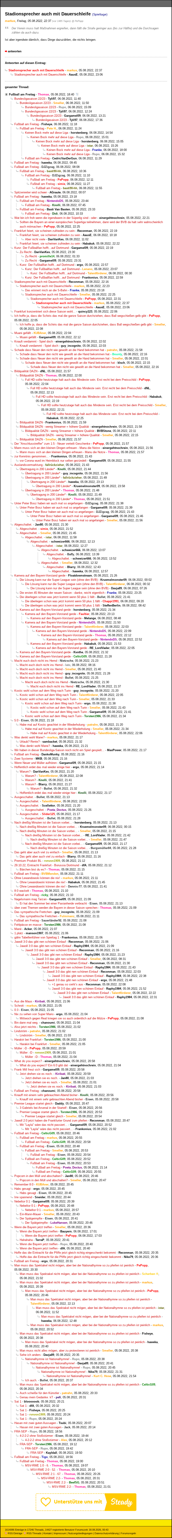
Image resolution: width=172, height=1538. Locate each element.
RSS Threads (34, 1533)
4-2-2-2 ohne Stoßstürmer (36, 1435)
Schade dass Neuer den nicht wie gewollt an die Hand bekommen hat (59, 350)
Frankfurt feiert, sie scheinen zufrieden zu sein (44, 230)
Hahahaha (26, 1240)
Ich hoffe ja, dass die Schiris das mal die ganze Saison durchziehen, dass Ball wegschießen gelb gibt (80, 315)
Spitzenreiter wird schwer (30, 192)
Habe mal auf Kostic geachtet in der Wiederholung (52, 724)
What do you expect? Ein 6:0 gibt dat (44, 1065)
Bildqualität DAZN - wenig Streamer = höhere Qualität (54, 426)
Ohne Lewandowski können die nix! (37, 878)
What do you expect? (28, 1061)
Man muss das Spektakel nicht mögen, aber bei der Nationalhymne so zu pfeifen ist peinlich (74, 1265)
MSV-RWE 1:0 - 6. (37, 1465)
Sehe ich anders (30, 1354)
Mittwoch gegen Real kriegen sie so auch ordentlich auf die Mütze (62, 1018)
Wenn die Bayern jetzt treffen (33, 1227)
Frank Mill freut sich (27, 1069)
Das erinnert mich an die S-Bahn (46, 290)
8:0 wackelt (21, 890)
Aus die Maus (23, 1001)
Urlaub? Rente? (30, 741)
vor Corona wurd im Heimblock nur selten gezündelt (53, 460)
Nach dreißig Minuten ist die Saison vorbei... (43, 822)
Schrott (19, 1005)
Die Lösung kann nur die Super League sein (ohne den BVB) (59, 579)
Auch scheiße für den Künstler (39, 1393)
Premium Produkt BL (27, 860)
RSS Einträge (15, 1533)
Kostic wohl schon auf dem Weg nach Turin (42, 690)
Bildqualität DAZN (25, 371)
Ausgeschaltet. (24, 797)
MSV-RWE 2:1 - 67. (48, 1474)
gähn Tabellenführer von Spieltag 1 (36, 937)
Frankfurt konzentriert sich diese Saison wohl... (44, 311)
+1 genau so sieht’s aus (67, 984)
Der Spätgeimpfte (31, 1218)
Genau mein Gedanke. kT (36, 1397)
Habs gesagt (22, 1188)
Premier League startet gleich (33, 1103)
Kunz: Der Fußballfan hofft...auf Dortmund (41, 247)
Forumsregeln (128, 1533)
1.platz (18, 933)
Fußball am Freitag (22, 94)
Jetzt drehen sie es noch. (36, 1073)
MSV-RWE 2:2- (51, 1478)
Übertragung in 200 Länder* (37, 469)
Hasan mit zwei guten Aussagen (35, 1423)
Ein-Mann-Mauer (30, 1214)
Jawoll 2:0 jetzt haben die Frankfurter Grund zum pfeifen (50, 1120)
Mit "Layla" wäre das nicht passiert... (43, 1124)
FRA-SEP (20, 1431)
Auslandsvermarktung (28, 465)
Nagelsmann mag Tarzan (30, 899)
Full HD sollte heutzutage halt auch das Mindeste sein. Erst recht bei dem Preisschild (80, 379)
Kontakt (47, 1533)
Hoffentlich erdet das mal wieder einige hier (42, 767)
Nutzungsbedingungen (80, 1533)
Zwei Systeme (23, 758)
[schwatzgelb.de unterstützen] (86, 1510)
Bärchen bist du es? (33, 869)
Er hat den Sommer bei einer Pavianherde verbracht (53, 903)
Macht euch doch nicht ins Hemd (35, 660)
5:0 (16, 720)
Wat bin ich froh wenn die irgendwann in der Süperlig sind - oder (55, 218)
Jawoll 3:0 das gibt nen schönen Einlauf (40, 941)
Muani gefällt (22, 333)
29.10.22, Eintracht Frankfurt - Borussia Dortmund (46, 865)
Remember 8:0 (23, 1184)
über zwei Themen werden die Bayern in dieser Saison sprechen (55, 907)
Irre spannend (23, 1197)
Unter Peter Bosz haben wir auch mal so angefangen (48, 503)
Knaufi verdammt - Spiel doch (33, 341)
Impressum (60, 1533)
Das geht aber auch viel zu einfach (36, 852)
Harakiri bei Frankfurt (27, 1039)
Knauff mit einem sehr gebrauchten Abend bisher (45, 1095)
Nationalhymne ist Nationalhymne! (47, 1359)
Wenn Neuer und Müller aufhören (35, 763)
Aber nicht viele (35, 239)
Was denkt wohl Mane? (29, 737)
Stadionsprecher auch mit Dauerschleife (40, 74)
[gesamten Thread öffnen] (77, 94)
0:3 (16, 1010)
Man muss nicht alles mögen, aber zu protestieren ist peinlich (59, 1350)
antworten (15, 51)
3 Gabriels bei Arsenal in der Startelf (43, 1107)
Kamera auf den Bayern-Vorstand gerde (39, 575)
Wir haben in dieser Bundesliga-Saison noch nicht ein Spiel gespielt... (59, 750)
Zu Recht (26, 252)
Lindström (20, 1031)
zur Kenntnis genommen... (31, 456)
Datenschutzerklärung (107, 1533)
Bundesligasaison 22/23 (29, 98)
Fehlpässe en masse (27, 924)
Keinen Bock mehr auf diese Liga (46, 132)
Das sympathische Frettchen (33, 912)
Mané (18, 929)
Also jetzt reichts (25, 1027)
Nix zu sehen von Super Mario (34, 1014)
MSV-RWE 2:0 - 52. (43, 1469)
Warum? (25, 771)
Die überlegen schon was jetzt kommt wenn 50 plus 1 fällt (57, 597)
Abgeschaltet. (23, 524)
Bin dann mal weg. (26, 1022)
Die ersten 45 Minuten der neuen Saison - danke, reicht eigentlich (62, 592)
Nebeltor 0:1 (22, 1201)
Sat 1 (17, 1401)
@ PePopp (77, 21)
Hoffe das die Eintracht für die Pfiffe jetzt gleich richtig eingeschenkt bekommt (65, 1252)
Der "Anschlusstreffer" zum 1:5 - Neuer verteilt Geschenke (52, 443)
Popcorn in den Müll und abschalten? (38, 1176)
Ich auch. (31, 1380)
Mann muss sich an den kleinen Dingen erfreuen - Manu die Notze (57, 448)
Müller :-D (20, 1048)
